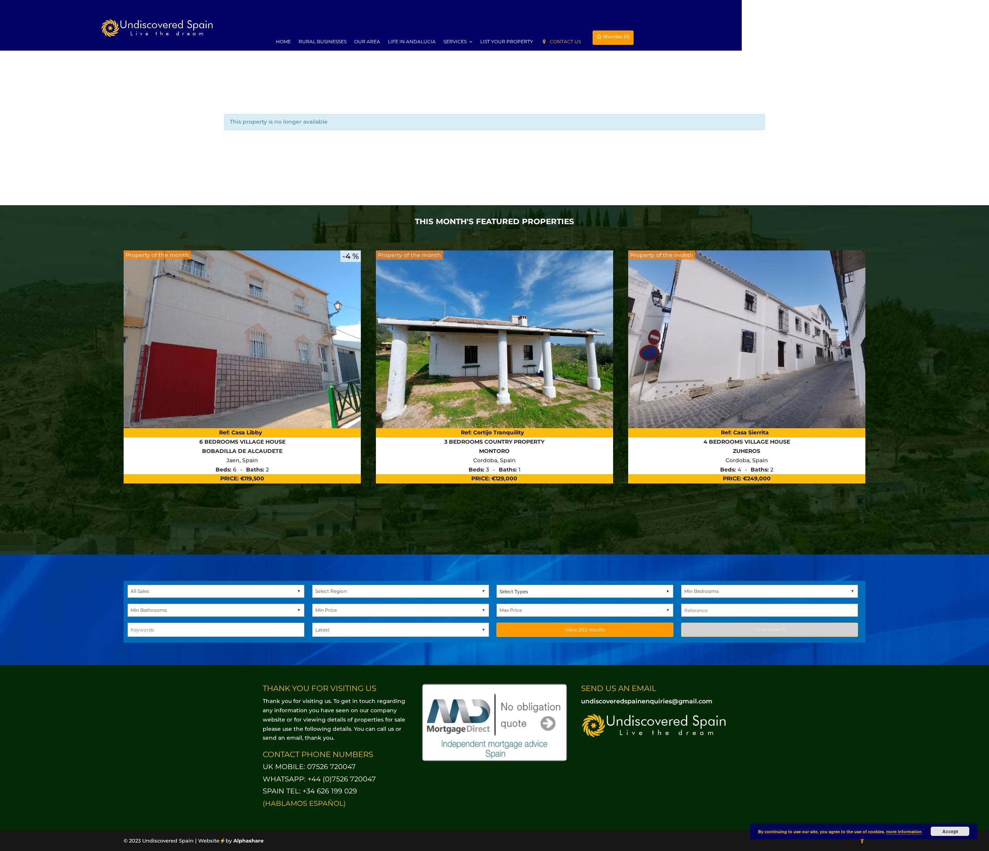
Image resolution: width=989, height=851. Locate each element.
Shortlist (616, 36)
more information (904, 831)
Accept (950, 831)
